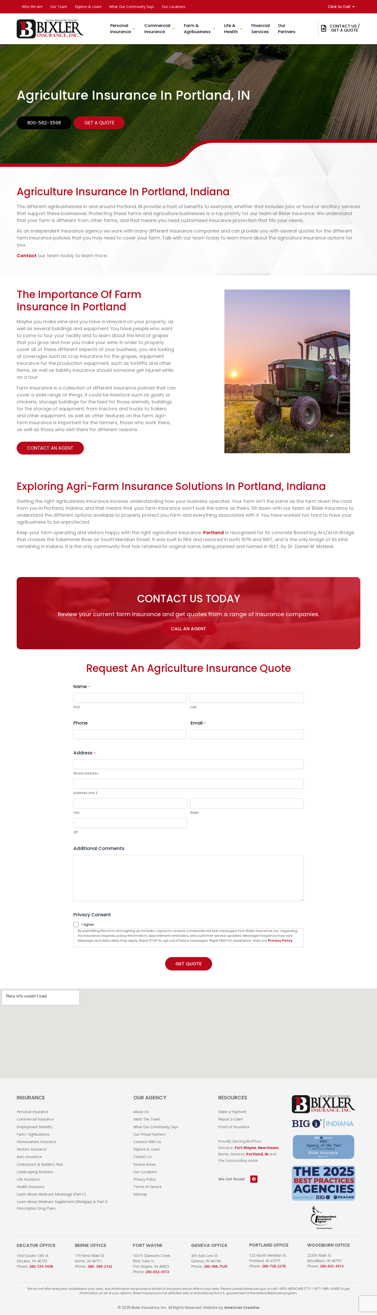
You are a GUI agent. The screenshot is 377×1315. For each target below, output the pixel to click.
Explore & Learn (88, 6)
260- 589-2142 (99, 1266)
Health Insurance (31, 1186)
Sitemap (140, 1194)
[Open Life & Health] (241, 29)
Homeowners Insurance (36, 1141)
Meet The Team (146, 1119)
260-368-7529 (215, 1266)
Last (193, 707)
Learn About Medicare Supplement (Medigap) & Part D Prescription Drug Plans (62, 1204)
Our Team (58, 6)
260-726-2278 (273, 1266)
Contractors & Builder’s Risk (40, 1164)
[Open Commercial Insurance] (174, 29)
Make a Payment (232, 1111)
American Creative (242, 1307)
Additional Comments (98, 848)
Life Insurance (28, 1179)
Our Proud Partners (149, 1134)
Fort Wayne (245, 1147)
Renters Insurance (32, 1149)
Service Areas (144, 1164)
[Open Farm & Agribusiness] (214, 29)
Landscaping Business (35, 1171)
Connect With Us (147, 1141)
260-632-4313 (157, 1271)
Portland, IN (257, 1154)
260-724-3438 (41, 1266)
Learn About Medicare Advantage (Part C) (51, 1194)
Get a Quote (99, 122)
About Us (141, 1111)
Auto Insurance (29, 1156)
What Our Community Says (131, 6)
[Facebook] (253, 1179)
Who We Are (32, 6)
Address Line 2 (85, 793)
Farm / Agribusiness (33, 1134)
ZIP (75, 832)
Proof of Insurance (234, 1126)
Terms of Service (147, 1186)
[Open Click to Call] (353, 7)
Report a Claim (230, 1119)
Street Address (85, 773)
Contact (27, 255)
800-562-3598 (44, 122)
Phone (80, 723)
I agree (88, 924)
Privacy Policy (280, 940)
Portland (213, 532)
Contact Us (142, 1156)
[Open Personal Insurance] (134, 29)
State (194, 812)
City (76, 812)
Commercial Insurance (35, 1119)
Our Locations (173, 6)
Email (198, 723)
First (76, 707)
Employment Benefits (35, 1126)
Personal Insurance (32, 1111)
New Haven (268, 1147)
